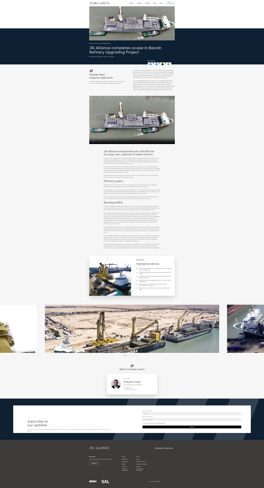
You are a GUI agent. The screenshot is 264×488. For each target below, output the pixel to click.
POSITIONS (125, 461)
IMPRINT (138, 466)
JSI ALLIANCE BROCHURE (140, 469)
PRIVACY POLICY (140, 461)
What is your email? (147, 416)
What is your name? (147, 410)
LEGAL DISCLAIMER (141, 464)
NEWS (123, 464)
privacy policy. (161, 423)
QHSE (137, 459)
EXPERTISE (124, 459)
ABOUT (123, 456)
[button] (94, 463)
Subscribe (192, 427)
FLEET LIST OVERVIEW (124, 469)
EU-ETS (138, 456)
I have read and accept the (154, 423)
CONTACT (124, 466)
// (149, 481)
